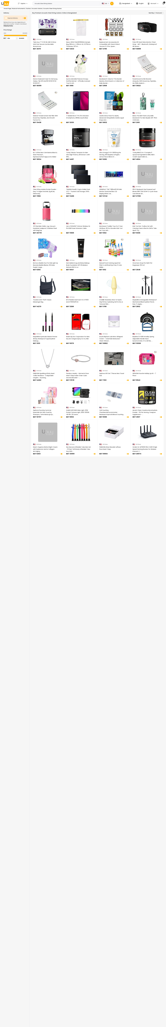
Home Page (7, 8)
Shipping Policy (8, 26)
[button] (125, 3)
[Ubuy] (5, 3)
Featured (159, 13)
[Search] (112, 3)
